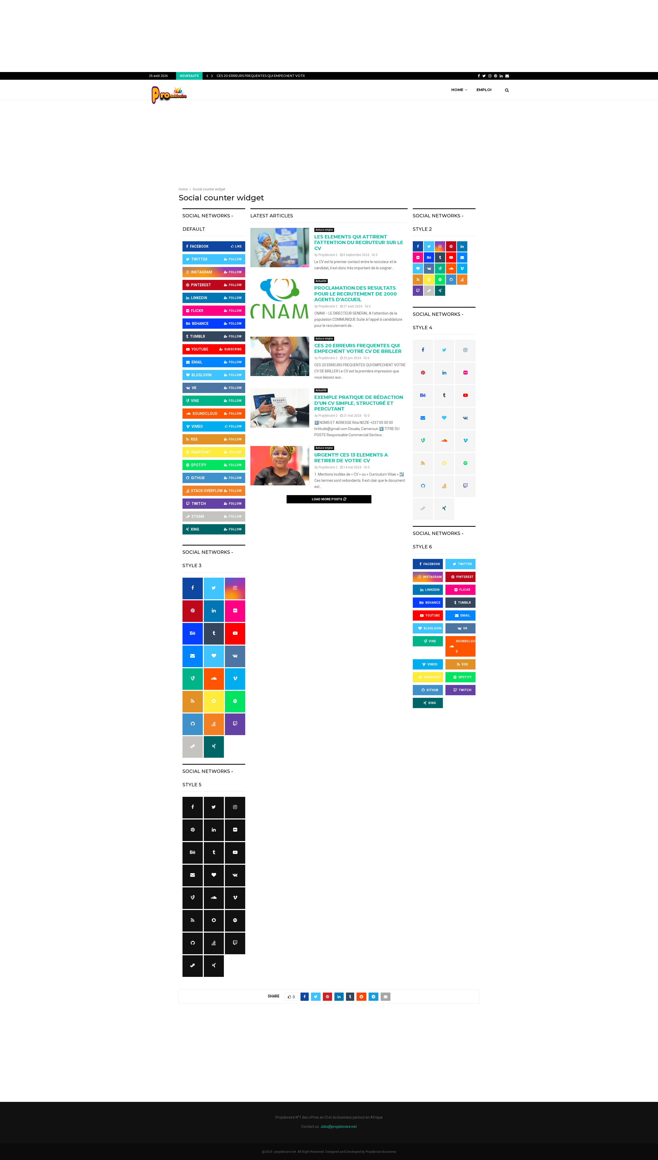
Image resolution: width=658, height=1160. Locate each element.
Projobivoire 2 (327, 255)
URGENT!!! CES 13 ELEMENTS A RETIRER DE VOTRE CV (351, 458)
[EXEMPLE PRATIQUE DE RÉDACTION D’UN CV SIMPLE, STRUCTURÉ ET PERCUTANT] (279, 408)
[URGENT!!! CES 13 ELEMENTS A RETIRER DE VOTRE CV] (279, 465)
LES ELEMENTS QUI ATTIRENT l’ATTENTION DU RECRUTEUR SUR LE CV (358, 242)
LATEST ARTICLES (271, 216)
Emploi (484, 89)
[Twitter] (484, 76)
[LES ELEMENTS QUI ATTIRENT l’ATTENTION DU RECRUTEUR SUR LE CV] (279, 247)
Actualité (321, 281)
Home (457, 89)
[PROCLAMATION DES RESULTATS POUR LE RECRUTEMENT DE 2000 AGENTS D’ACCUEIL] (279, 298)
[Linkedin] (501, 76)
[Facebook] (479, 76)
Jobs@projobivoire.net (338, 1127)
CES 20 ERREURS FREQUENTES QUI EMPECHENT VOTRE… (263, 76)
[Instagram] (489, 76)
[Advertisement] (329, 36)
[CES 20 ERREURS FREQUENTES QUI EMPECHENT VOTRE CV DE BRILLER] (279, 356)
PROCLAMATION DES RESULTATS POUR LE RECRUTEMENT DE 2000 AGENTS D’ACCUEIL (355, 293)
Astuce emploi (324, 229)
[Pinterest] (495, 76)
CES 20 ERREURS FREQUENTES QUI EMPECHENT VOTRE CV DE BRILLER (357, 348)
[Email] (507, 76)
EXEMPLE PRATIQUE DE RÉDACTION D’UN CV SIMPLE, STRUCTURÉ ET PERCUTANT (358, 403)
